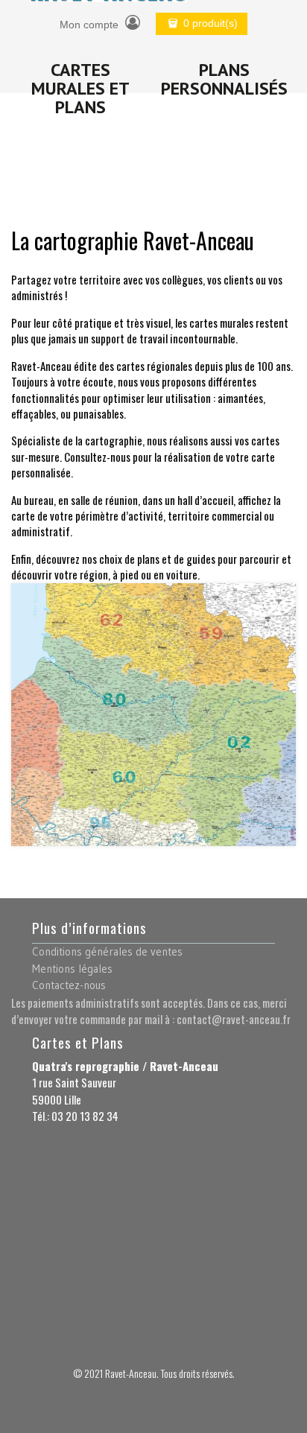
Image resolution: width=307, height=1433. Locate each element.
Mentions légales (72, 969)
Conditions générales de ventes (107, 951)
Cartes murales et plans (80, 88)
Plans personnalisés (224, 79)
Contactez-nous (69, 985)
